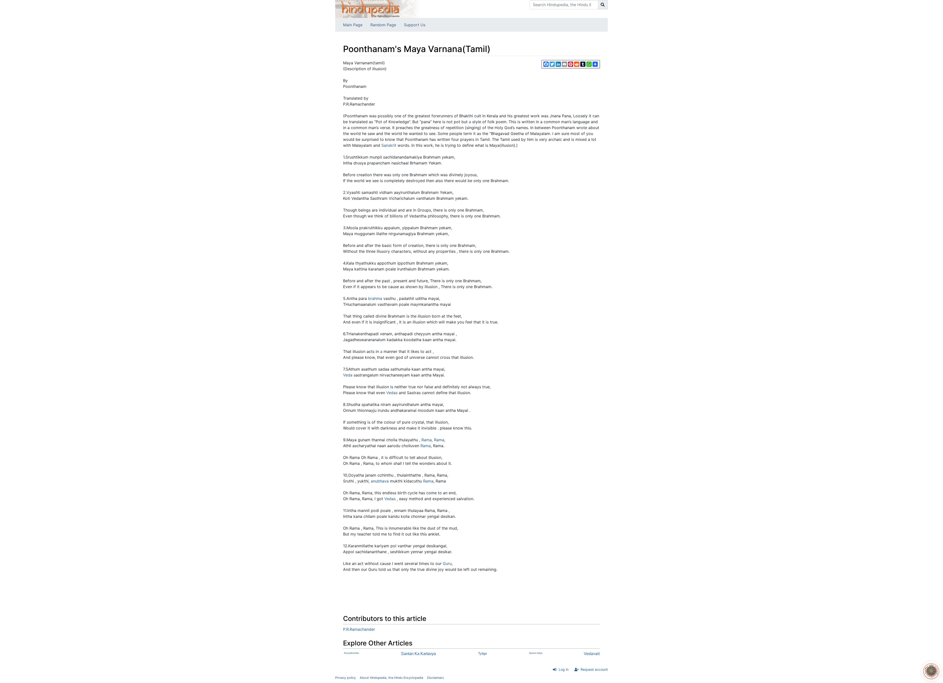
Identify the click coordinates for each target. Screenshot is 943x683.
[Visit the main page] (378, 8)
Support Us (414, 24)
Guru (447, 563)
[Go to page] (603, 4)
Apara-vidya (535, 653)
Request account (594, 669)
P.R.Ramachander (359, 629)
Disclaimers (435, 678)
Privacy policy (345, 678)
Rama (426, 439)
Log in (564, 669)
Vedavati (592, 653)
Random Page (383, 24)
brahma (375, 298)
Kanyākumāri (351, 653)
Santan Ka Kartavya (418, 654)
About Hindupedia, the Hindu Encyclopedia (391, 678)
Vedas (392, 392)
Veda (347, 375)
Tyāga (482, 653)
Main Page (352, 24)
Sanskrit (388, 145)
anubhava (380, 481)
